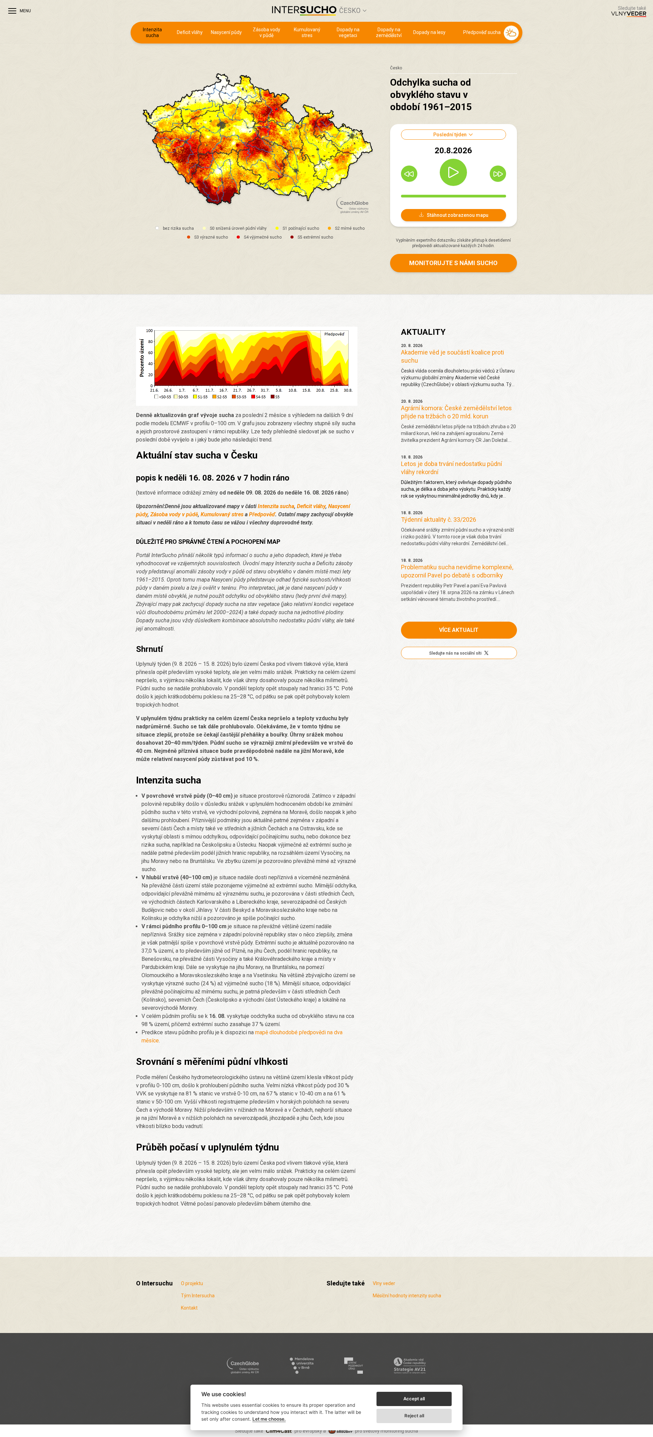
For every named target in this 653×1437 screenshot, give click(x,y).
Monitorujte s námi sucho (453, 262)
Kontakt (189, 1308)
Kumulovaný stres (307, 32)
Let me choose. (269, 1419)
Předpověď (262, 514)
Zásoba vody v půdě (266, 32)
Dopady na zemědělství (389, 32)
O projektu (192, 1283)
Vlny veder (384, 1283)
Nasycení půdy (226, 32)
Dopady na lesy (429, 32)
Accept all (414, 1398)
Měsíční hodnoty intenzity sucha (407, 1295)
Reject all (414, 1415)
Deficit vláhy (190, 32)
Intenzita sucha (152, 32)
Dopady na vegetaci (348, 32)
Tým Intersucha (198, 1295)
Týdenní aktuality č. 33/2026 (438, 519)
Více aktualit (459, 630)
